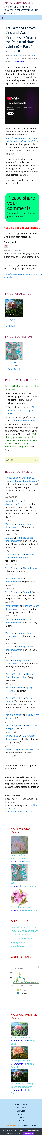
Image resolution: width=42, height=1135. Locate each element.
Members (21, 1111)
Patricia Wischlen (13, 578)
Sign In (21, 1120)
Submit (21, 1114)
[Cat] (14, 351)
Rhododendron (30, 568)
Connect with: (10, 242)
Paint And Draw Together (19, 3)
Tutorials (21, 1107)
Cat (14, 362)
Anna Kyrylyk (14, 369)
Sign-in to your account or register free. (23, 410)
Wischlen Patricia (13, 554)
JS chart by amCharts (19, 968)
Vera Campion (12, 568)
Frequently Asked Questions (24, 930)
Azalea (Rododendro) (21, 907)
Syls (7, 660)
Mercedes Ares (12, 501)
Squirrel (27, 592)
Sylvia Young (11, 749)
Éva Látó (9, 524)
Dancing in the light (20, 1060)
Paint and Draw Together (26, 1126)
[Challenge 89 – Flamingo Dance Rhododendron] (14, 308)
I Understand (28, 1133)
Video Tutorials (18, 945)
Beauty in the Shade (20, 1037)
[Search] (36, 460)
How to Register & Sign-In (23, 927)
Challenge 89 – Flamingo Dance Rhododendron (11, 322)
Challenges (21, 1104)
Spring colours (29, 749)
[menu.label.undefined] (39, 967)
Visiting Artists (18, 942)
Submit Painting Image (25, 420)
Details (19, 1133)
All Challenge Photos (21, 934)
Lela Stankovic (17, 55)
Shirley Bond (11, 477)
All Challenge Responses (23, 938)
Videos (12, 58)
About (21, 1117)
